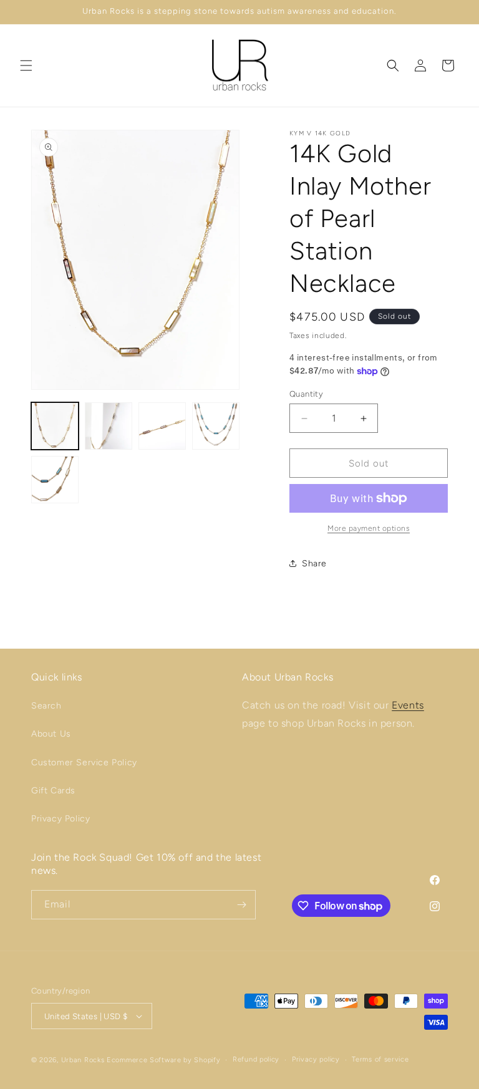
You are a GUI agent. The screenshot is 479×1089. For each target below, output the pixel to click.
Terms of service (380, 1059)
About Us (51, 733)
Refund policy (256, 1059)
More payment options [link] (368, 528)
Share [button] (314, 563)
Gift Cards (53, 790)
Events (408, 705)
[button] (26, 65)
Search (46, 705)
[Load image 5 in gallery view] (55, 479)
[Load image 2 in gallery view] (108, 426)
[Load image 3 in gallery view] (162, 426)
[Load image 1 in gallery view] (55, 426)
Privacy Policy (60, 818)
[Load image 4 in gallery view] (216, 426)
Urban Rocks (84, 1060)
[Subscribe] (241, 904)
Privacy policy (316, 1059)
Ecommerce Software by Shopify (163, 1060)
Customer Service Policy (84, 762)
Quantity (306, 394)
